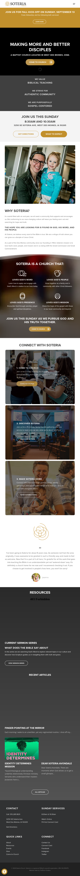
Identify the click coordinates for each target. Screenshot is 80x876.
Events (8, 848)
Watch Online (47, 819)
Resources (10, 845)
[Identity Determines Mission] (22, 759)
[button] (4, 872)
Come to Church (12, 854)
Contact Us (46, 842)
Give (8, 851)
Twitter (44, 854)
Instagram (45, 851)
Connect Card (47, 845)
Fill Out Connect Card (50, 822)
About (8, 842)
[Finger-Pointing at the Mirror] (40, 706)
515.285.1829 (15, 814)
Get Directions (11, 827)
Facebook (45, 848)
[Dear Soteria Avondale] (58, 756)
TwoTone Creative (45, 870)
